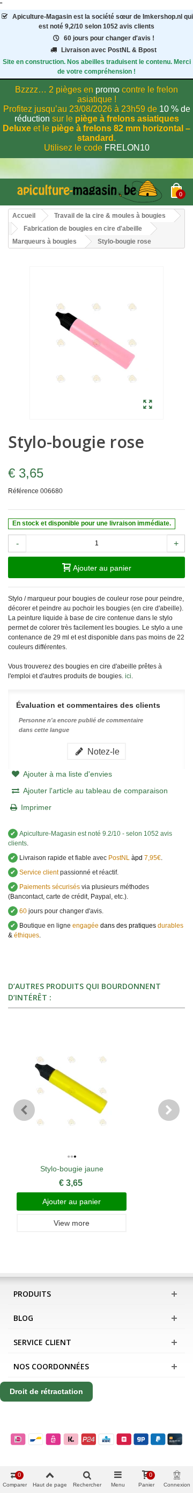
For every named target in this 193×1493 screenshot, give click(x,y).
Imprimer (36, 807)
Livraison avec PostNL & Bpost (109, 50)
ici (128, 676)
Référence (23, 491)
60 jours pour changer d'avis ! (109, 38)
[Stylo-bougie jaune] (71, 1091)
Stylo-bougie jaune (71, 1168)
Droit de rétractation (46, 1391)
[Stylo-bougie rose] (148, 405)
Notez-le (102, 751)
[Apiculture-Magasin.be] (89, 192)
